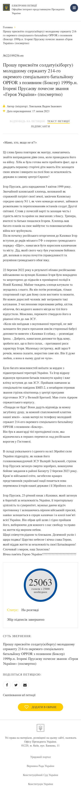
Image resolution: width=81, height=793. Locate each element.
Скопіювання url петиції (19, 695)
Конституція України (40, 784)
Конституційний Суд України (40, 775)
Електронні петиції (24, 5)
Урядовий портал (40, 757)
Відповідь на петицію (27, 121)
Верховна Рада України (40, 766)
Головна (8, 27)
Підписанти (40, 126)
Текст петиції (58, 121)
